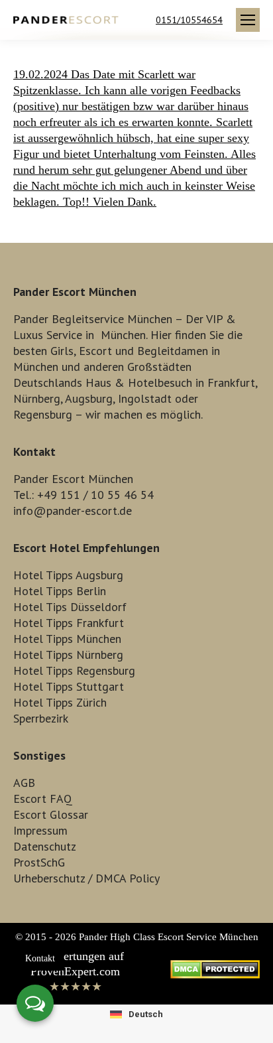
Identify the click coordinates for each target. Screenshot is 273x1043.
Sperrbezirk (40, 718)
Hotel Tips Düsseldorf (70, 606)
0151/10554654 (189, 20)
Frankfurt (231, 382)
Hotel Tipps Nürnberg (68, 654)
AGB (24, 782)
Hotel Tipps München (67, 638)
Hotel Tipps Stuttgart (68, 686)
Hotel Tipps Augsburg (68, 575)
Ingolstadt (145, 398)
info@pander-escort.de (72, 510)
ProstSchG (39, 862)
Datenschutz (44, 846)
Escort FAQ (42, 798)
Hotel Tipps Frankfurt (68, 622)
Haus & (105, 382)
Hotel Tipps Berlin (59, 590)
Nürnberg (36, 398)
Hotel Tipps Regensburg (74, 670)
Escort (95, 350)
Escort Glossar (50, 814)
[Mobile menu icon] (248, 20)
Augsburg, (90, 398)
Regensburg (42, 414)
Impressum (40, 830)
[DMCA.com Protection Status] (215, 974)
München (123, 334)
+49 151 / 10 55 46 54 (95, 494)
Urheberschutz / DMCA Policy (86, 878)
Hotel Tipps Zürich (60, 702)
